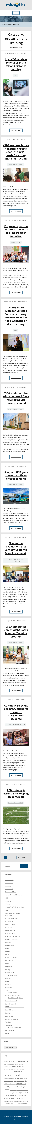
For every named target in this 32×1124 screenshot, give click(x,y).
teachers (10, 1103)
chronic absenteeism (10, 1069)
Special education (10, 1010)
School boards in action (12, 995)
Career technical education (13, 895)
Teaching (15, 1103)
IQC (20, 1093)
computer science (8, 1072)
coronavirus (17, 1075)
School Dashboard (11, 1001)
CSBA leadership (10, 924)
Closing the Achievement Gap (15, 725)
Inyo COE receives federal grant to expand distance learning (16, 64)
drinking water (10, 930)
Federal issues (12, 1084)
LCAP (23, 1093)
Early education (10, 933)
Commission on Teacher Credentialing (15, 560)
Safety (7, 990)
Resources (8, 987)
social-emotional (10, 1004)
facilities (8, 952)
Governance (9, 961)
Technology (9, 1025)
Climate (7, 904)
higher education (24, 1090)
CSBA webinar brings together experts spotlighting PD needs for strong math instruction (16, 152)
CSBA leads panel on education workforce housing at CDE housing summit (16, 398)
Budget (6, 1066)
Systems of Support (11, 1019)
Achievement (9, 883)
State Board (9, 1016)
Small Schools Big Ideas (15, 998)
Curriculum (8, 927)
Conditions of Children (15, 803)
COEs (15, 75)
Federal (7, 955)
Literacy (7, 970)
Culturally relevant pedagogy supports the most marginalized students (16, 712)
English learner (10, 946)
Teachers (8, 1022)
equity (7, 948)
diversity (6, 1081)
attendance (21, 1061)
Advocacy (8, 886)
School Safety (14, 1098)
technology (20, 1103)
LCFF (26, 1093)
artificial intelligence (14, 1027)
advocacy (13, 1061)
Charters (8, 901)
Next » (24, 857)
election (10, 1081)
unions (7, 1033)
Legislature (8, 967)
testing (25, 1103)
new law (8, 978)
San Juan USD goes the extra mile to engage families (16, 475)
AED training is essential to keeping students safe (16, 793)
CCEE (6, 898)
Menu (16, 13)
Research (8, 984)
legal (7, 964)
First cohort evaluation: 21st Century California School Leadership (16, 548)
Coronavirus (9, 921)
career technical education (15, 1066)
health (18, 1090)
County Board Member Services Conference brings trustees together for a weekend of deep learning (16, 316)
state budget (20, 1101)
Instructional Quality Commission (11, 1093)
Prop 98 (17, 1095)
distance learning (22, 1078)
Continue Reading (17, 131)
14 (18, 857)
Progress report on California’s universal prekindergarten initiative (16, 231)
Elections (8, 942)
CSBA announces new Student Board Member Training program (16, 631)
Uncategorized (9, 1030)
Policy (7, 981)
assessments (9, 889)
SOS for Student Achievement (14, 1007)
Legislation (8, 1095)
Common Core (20, 1069)
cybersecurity (12, 992)
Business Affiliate (10, 892)
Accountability (16, 242)
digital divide (13, 1078)
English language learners (17, 1081)
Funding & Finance (11, 958)
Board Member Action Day (17, 1064)
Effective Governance (11, 939)
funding (14, 1087)
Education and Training (15, 164)
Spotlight (8, 1013)
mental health (9, 973)
